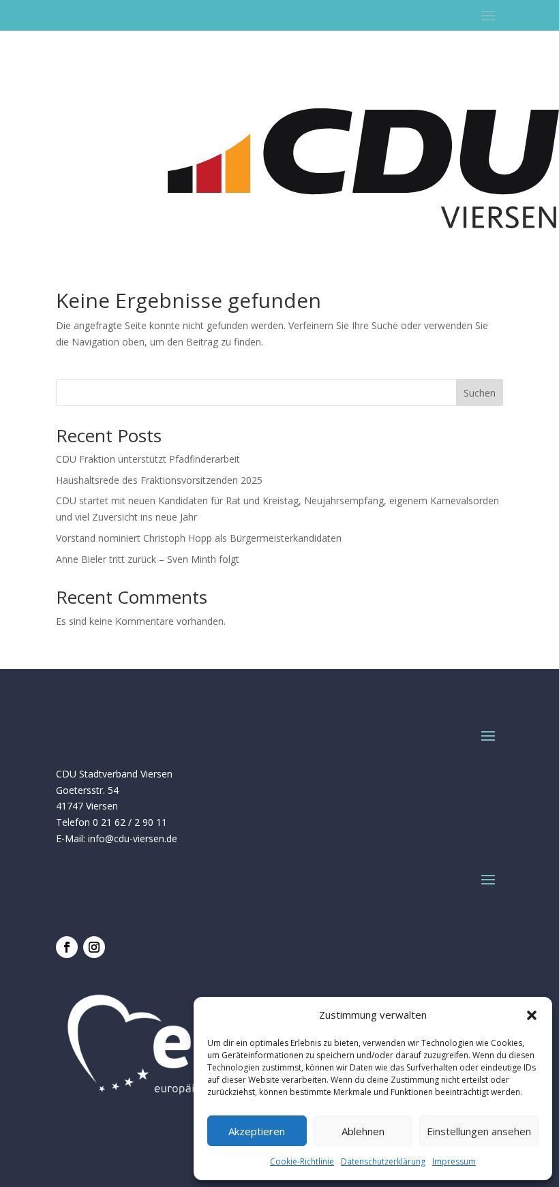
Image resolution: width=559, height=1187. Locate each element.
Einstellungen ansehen (479, 1131)
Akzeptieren (256, 1131)
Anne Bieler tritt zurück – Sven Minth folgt (147, 559)
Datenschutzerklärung (383, 1161)
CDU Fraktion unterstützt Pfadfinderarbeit (148, 458)
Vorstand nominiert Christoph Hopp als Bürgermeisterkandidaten (199, 537)
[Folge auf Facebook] (67, 947)
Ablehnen (363, 1131)
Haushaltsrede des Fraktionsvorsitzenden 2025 (159, 480)
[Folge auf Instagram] (94, 947)
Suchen (480, 392)
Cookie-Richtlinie (302, 1161)
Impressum (454, 1161)
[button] (532, 1015)
